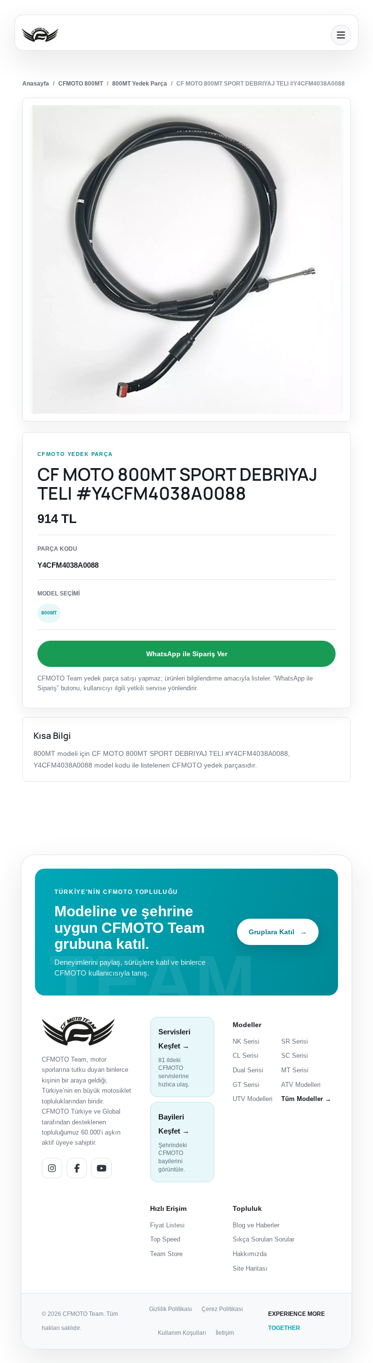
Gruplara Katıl (278, 932)
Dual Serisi (248, 1070)
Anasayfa (35, 83)
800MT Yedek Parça (139, 83)
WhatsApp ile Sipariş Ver (186, 654)
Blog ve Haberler (256, 1225)
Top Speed (165, 1239)
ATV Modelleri (301, 1084)
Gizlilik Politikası (170, 1309)
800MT (49, 612)
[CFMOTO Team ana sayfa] (78, 1031)
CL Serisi (245, 1055)
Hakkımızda (250, 1254)
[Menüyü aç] (341, 35)
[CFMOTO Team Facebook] (77, 1168)
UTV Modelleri (252, 1098)
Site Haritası (250, 1268)
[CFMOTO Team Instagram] (52, 1168)
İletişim (225, 1332)
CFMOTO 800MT (80, 83)
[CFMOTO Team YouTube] (101, 1168)
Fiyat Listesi (167, 1225)
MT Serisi (294, 1070)
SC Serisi (294, 1055)
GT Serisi (246, 1084)
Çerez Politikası (222, 1309)
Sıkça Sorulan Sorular (263, 1239)
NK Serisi (246, 1041)
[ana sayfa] (173, 35)
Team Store (166, 1254)
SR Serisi (294, 1041)
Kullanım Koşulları (182, 1332)
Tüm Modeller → (306, 1098)
